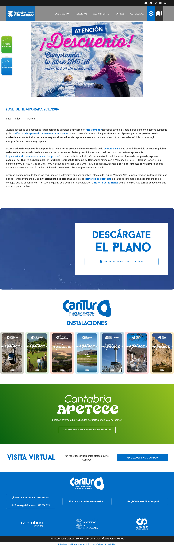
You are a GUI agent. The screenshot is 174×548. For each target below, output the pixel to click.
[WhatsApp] (165, 3)
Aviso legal (62, 544)
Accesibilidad (110, 544)
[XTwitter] (155, 3)
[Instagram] (160, 3)
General (31, 118)
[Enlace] (20, 13)
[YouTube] (145, 3)
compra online (112, 148)
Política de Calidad (95, 544)
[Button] (7, 44)
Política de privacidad (77, 544)
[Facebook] (150, 3)
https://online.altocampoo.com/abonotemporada (32, 156)
